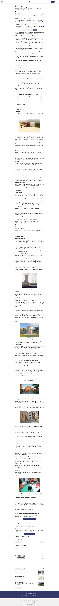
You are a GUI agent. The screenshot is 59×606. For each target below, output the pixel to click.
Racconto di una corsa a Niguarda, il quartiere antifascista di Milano (24, 583)
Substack (25, 604)
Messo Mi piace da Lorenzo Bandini (21, 556)
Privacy (29, 600)
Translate (17, 5)
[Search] (48, 2)
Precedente (18, 542)
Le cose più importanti (19, 582)
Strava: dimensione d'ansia (20, 576)
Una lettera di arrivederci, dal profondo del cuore (21, 572)
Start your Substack (27, 602)
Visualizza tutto (18, 587)
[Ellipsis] (43, 555)
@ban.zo (27, 536)
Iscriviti (53, 1)
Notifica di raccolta (35, 600)
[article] (29, 572)
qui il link (36, 503)
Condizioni (31, 600)
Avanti (41, 542)
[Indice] (0, 303)
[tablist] (18, 548)
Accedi (57, 1)
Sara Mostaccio (19, 555)
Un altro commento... (18, 564)
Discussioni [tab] (23, 568)
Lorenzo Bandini (20, 578)
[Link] (13, 60)
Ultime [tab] (20, 568)
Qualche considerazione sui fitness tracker (21, 577)
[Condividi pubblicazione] (50, 2)
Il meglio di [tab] (16, 568)
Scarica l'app (33, 602)
